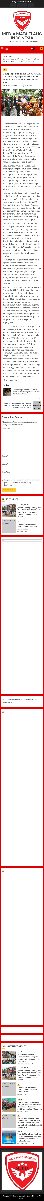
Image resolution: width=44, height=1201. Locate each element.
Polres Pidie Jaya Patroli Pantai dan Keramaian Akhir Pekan (27, 526)
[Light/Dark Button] (33, 48)
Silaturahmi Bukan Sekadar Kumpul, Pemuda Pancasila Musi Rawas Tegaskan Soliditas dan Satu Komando (29, 1105)
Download (6, 700)
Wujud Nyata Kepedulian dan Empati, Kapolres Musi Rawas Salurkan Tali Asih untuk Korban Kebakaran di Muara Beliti (29, 1122)
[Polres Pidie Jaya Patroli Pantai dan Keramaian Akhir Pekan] (9, 526)
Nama (5, 456)
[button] (7, 48)
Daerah (19, 1052)
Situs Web (6, 472)
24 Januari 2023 (26, 86)
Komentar (6, 428)
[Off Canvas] (2, 48)
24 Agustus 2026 (24, 531)
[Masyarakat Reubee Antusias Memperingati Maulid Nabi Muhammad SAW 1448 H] (9, 1057)
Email (5, 464)
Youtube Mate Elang (41, 48)
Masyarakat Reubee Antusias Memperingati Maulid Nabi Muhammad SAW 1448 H (28, 1058)
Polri (4, 69)
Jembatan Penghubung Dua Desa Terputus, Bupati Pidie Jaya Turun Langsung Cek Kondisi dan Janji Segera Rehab (29, 512)
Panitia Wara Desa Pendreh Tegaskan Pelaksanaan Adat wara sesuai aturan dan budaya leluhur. (29, 1137)
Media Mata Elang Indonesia (22, 35)
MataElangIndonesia (11, 86)
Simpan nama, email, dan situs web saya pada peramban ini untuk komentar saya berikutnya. (22, 482)
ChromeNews (31, 1196)
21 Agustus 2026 (24, 1143)
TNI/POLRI (24, 505)
